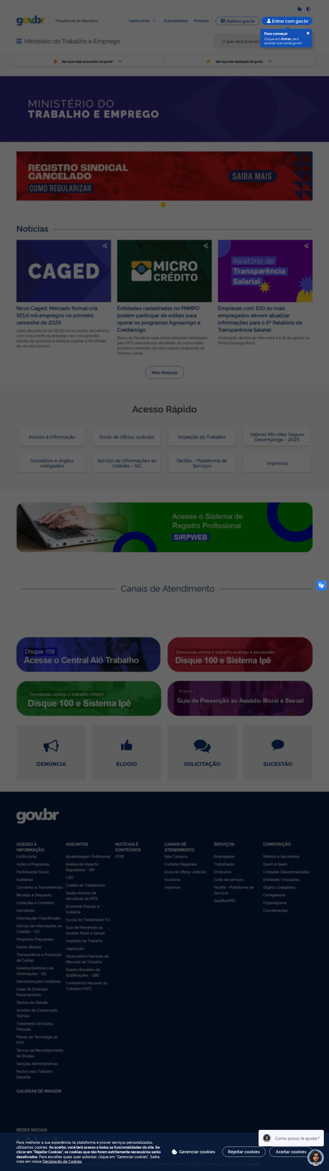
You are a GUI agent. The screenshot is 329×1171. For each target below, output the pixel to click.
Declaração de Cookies (62, 1161)
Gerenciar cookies (197, 1151)
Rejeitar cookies (244, 1151)
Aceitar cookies (291, 1151)
